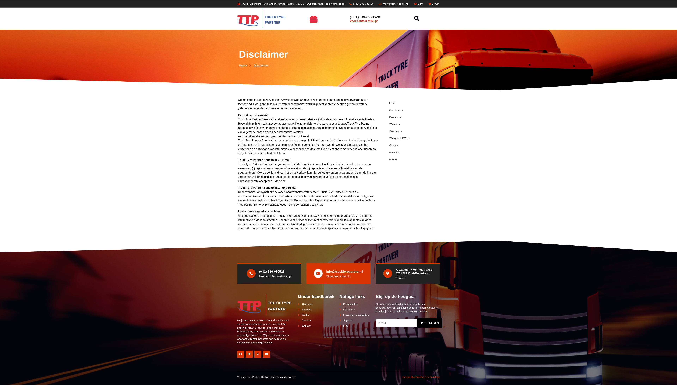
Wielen (393, 124)
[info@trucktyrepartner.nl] (318, 273)
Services (394, 131)
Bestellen (394, 152)
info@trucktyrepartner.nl (344, 271)
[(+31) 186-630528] (344, 18)
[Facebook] (240, 354)
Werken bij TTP (398, 138)
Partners (394, 159)
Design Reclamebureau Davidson (421, 377)
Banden (393, 117)
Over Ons (394, 110)
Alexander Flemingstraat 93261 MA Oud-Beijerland (414, 271)
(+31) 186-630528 (365, 17)
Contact (393, 145)
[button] (416, 18)
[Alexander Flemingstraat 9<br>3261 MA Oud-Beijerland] (387, 273)
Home (392, 103)
